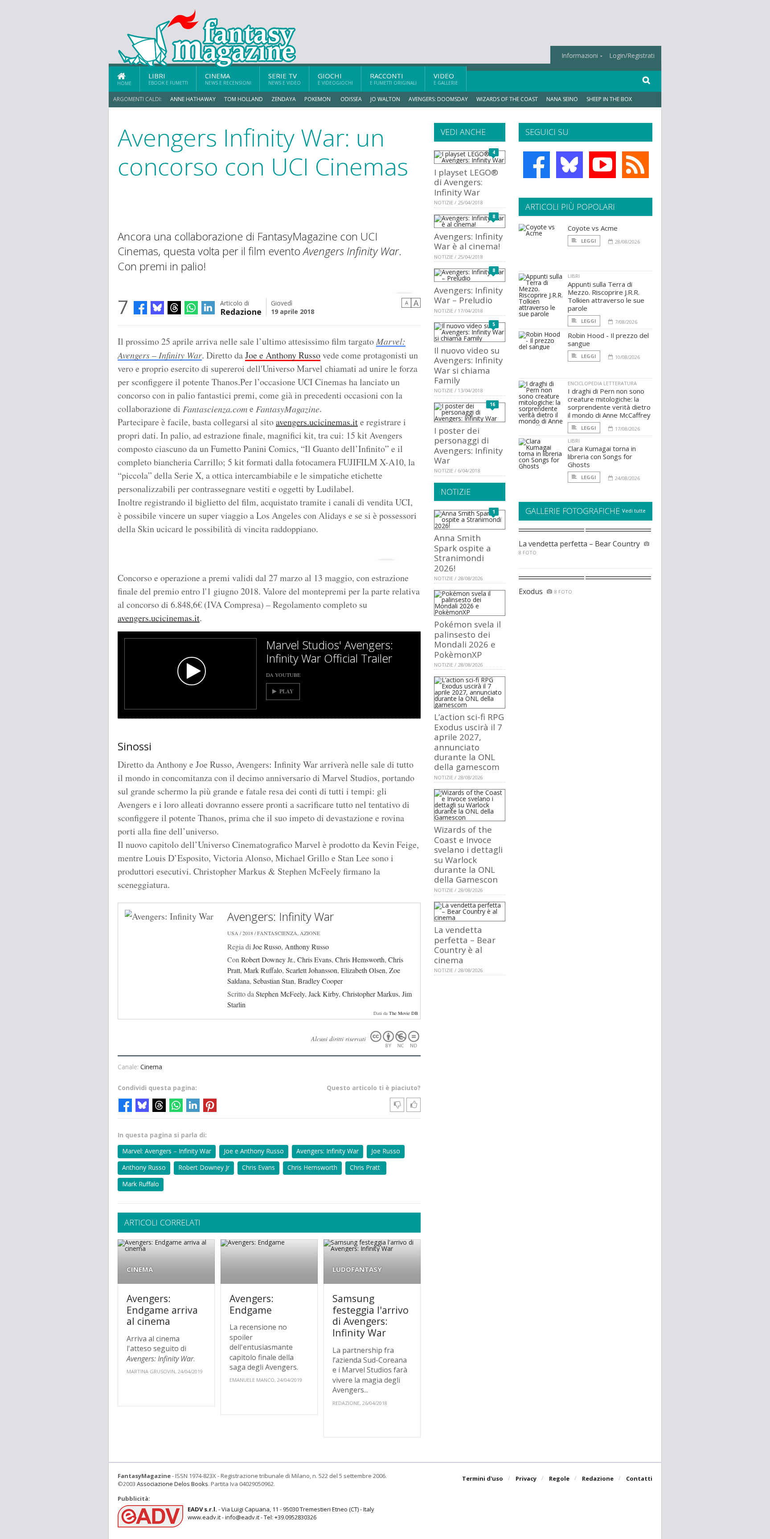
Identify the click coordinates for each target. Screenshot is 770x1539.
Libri (168, 78)
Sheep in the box (609, 99)
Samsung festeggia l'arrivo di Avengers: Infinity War (370, 1315)
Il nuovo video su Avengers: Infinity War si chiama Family (468, 365)
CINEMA (140, 1269)
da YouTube (283, 674)
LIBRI (574, 275)
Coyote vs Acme (593, 228)
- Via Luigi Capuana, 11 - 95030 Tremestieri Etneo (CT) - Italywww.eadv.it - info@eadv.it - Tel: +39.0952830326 (281, 1513)
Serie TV (284, 78)
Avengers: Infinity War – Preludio (468, 295)
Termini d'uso (482, 1478)
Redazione (241, 311)
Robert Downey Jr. (267, 959)
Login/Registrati (632, 56)
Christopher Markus (370, 993)
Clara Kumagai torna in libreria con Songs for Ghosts (602, 456)
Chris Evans (314, 959)
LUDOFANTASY (357, 1269)
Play (286, 691)
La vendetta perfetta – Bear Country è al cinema (465, 944)
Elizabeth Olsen (363, 970)
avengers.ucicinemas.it (317, 422)
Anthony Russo (307, 946)
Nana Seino (562, 99)
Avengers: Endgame (251, 1304)
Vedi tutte (634, 510)
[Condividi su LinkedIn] (208, 307)
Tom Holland (243, 99)
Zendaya (283, 99)
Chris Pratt (366, 1167)
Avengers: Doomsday (438, 99)
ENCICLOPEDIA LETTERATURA (602, 383)
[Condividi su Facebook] (140, 307)
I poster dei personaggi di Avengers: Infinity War (468, 445)
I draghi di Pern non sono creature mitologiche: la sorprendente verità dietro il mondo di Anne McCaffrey (609, 403)
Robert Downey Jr (203, 1167)
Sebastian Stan (273, 980)
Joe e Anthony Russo (282, 355)
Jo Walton (385, 99)
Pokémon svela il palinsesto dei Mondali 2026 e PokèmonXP (467, 639)
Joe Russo (267, 946)
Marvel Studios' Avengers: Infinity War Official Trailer (329, 651)
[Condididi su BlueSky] (157, 307)
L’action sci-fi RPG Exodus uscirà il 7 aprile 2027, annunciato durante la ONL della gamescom (469, 741)
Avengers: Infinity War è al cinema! (468, 241)
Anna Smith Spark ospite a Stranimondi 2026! (462, 552)
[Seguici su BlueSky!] (569, 165)
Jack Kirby (323, 993)
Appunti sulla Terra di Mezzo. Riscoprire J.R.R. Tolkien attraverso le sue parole (606, 296)
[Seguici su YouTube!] (602, 165)
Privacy (526, 1478)
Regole (559, 1478)
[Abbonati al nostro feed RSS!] (635, 165)
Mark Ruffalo (263, 970)
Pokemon (318, 99)
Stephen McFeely (280, 993)
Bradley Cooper (320, 980)
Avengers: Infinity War (280, 916)
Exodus (531, 591)
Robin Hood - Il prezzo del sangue (608, 339)
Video (446, 78)
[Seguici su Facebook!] (536, 165)
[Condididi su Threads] (174, 307)
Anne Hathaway (193, 99)
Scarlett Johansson (311, 970)
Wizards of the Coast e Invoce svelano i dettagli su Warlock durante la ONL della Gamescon (468, 854)
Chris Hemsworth (360, 959)
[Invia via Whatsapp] (191, 307)
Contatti (639, 1478)
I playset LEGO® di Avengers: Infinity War (466, 182)
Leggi (588, 240)
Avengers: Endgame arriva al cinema (162, 1309)
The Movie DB (403, 1013)
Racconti (393, 78)
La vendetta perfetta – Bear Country (579, 544)
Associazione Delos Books (172, 1484)
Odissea (351, 99)
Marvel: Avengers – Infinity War (166, 1151)
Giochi (335, 78)
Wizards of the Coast (507, 99)
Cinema (228, 78)
